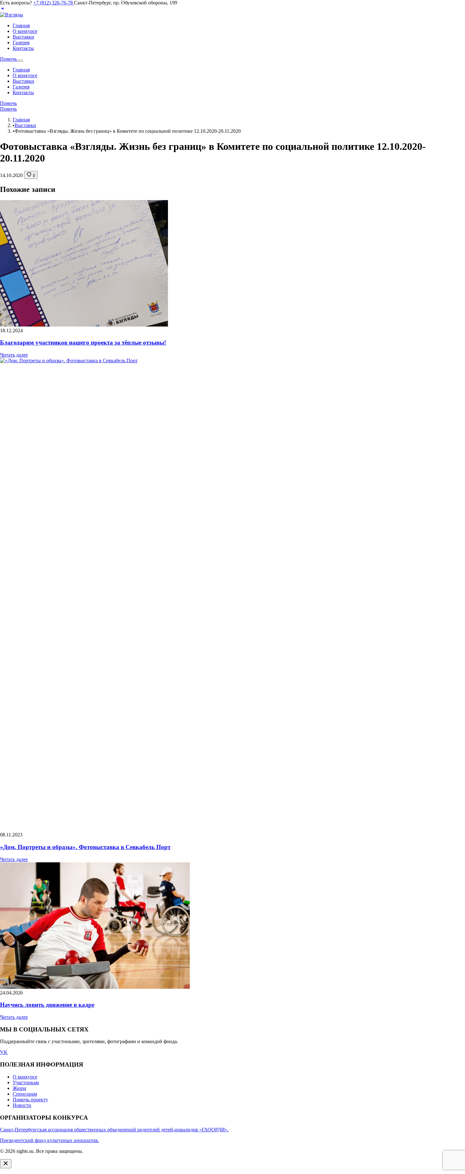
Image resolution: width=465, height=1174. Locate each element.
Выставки (23, 37)
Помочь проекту (30, 1099)
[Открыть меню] (20, 61)
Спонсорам (25, 1094)
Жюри (19, 1088)
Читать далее (14, 355)
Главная (21, 25)
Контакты (23, 48)
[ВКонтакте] (2, 9)
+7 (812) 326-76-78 (53, 2)
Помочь (9, 59)
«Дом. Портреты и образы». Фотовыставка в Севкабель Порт (85, 847)
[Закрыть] (5, 1163)
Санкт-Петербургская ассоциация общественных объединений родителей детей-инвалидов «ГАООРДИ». (114, 1129)
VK (4, 1052)
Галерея (21, 42)
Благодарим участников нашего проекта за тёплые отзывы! (83, 342)
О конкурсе (25, 31)
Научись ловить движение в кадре (47, 1004)
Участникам (26, 1082)
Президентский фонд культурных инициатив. (49, 1140)
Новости (22, 1105)
